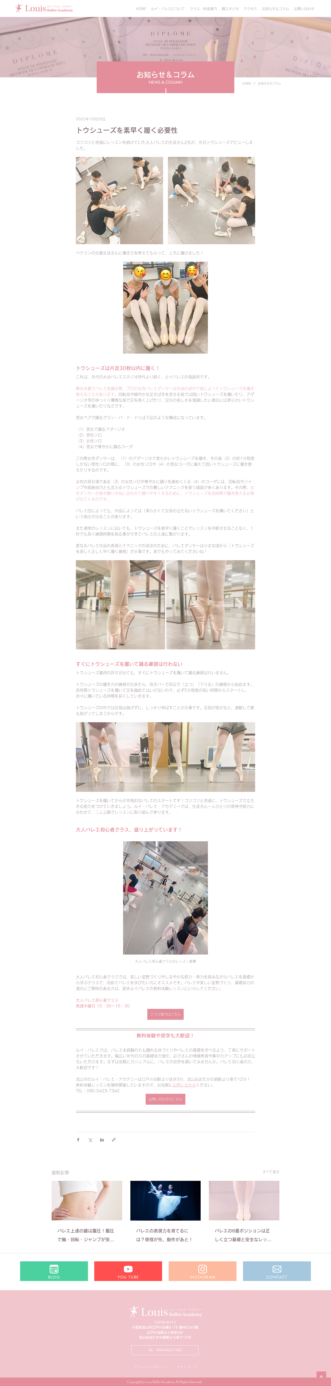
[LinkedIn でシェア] (102, 1139)
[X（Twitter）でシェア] (90, 1139)
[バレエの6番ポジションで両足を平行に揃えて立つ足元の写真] (244, 1200)
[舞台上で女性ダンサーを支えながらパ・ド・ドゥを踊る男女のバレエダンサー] (165, 1201)
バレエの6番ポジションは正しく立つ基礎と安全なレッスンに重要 (243, 1236)
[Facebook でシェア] (78, 1139)
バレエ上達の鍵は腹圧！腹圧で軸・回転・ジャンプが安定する (85, 1236)
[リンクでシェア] (113, 1139)
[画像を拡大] (119, 200)
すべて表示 (270, 1172)
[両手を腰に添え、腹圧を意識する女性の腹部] (87, 1200)
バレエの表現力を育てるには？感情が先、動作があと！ (164, 1235)
